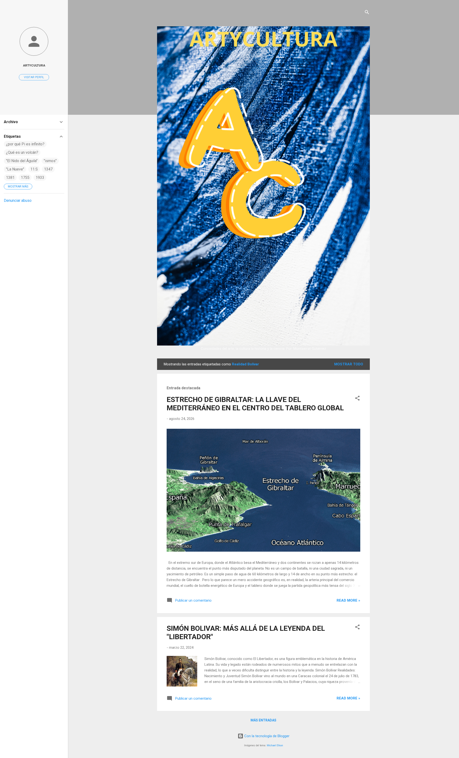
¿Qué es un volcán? (22, 152)
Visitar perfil (34, 77)
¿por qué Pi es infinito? (25, 144)
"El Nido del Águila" (22, 161)
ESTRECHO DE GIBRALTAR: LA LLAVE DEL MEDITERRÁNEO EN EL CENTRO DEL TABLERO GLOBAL (255, 403)
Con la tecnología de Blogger (266, 736)
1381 (10, 177)
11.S (34, 169)
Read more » (348, 600)
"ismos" (50, 161)
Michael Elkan (275, 745)
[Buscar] (367, 13)
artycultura (34, 65)
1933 (40, 177)
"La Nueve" (15, 169)
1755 (25, 177)
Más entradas (263, 720)
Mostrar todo (348, 364)
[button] (357, 399)
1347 (48, 169)
